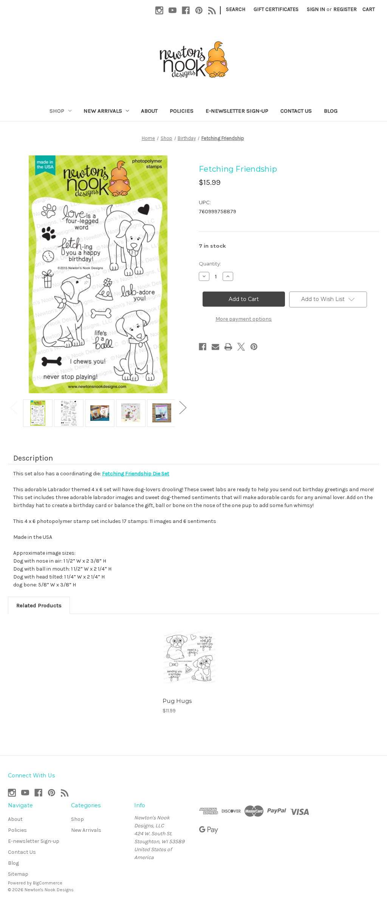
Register (345, 9)
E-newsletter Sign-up (237, 110)
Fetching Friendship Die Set (135, 473)
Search (235, 9)
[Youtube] (172, 10)
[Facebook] (186, 10)
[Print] (228, 346)
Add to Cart (189, 657)
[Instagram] (159, 10)
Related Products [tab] (39, 605)
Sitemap (18, 874)
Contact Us (296, 110)
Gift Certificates (276, 9)
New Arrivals (103, 110)
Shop (57, 110)
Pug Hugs (177, 700)
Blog (330, 110)
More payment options (243, 319)
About (149, 110)
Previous (13, 407)
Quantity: (210, 264)
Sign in (316, 9)
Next (182, 407)
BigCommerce (47, 883)
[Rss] (212, 10)
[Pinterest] (199, 10)
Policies (182, 110)
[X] (241, 346)
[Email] (215, 346)
